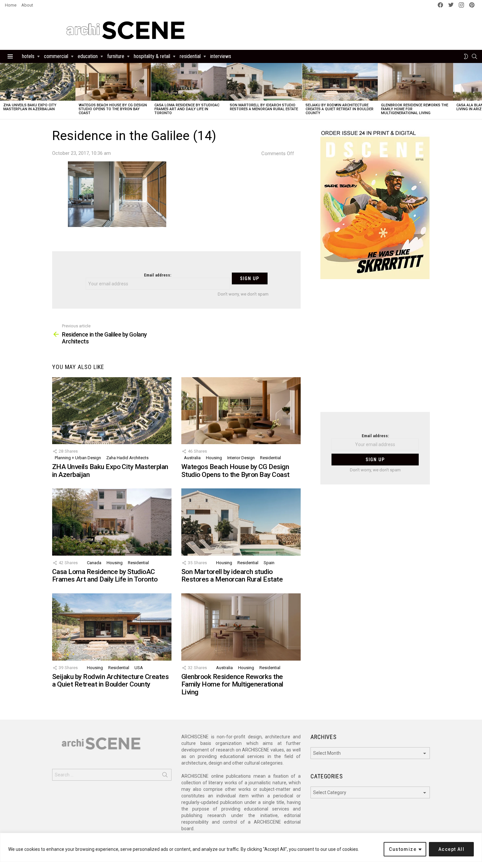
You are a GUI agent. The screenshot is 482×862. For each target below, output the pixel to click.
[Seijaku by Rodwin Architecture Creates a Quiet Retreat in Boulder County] (340, 82)
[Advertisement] (375, 350)
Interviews (220, 56)
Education (88, 56)
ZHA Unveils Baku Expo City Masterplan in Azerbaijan (29, 107)
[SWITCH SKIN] (466, 56)
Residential (190, 56)
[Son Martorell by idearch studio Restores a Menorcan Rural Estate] (264, 82)
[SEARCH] (474, 56)
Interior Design (241, 457)
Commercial (56, 56)
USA (138, 667)
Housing (214, 457)
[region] (241, 847)
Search (164, 776)
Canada (94, 562)
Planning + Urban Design (78, 457)
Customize (402, 849)
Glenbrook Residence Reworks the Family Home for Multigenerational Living (232, 684)
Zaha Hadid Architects (127, 457)
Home (10, 5)
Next (478, 91)
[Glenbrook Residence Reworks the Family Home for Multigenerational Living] (415, 82)
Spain (269, 562)
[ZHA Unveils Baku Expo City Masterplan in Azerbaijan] (37, 82)
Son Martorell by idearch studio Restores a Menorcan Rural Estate (264, 107)
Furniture (115, 56)
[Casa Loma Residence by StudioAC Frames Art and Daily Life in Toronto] (189, 82)
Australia (192, 457)
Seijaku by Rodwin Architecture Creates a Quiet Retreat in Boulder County (339, 109)
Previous (3, 91)
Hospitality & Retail (152, 56)
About (27, 5)
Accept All (451, 849)
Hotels (28, 56)
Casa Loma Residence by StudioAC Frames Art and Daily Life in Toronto (186, 109)
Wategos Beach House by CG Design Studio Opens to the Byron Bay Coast (113, 109)
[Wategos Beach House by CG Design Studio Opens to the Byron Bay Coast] (113, 82)
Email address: (157, 275)
